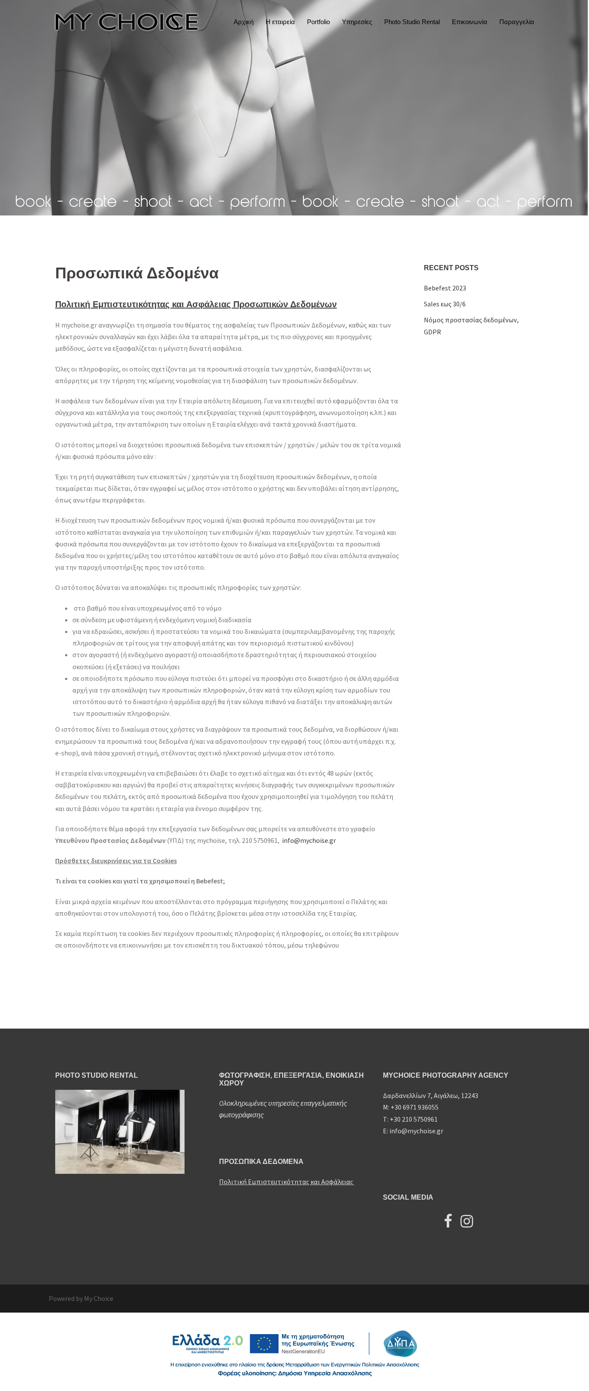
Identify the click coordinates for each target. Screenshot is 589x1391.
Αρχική (244, 21)
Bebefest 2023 (445, 288)
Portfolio (318, 21)
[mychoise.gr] (126, 21)
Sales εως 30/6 (445, 303)
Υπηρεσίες (357, 21)
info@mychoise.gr (308, 840)
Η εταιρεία (280, 21)
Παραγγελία (516, 21)
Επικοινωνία (469, 21)
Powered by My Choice (81, 1298)
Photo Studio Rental (412, 21)
